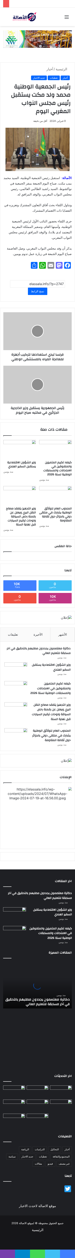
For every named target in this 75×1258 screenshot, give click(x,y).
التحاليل (54, 1149)
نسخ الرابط (37, 291)
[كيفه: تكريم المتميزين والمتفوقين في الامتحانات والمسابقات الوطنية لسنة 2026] (55, 449)
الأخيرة (38, 634)
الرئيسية (62, 69)
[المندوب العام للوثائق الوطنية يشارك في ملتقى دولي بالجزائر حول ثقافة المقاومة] (55, 495)
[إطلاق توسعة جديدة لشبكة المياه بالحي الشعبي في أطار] (38, 1106)
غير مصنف (64, 1163)
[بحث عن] (8, 18)
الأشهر (62, 634)
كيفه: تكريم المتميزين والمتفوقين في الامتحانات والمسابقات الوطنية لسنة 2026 (57, 468)
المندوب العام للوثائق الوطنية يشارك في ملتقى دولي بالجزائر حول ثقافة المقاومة (55, 514)
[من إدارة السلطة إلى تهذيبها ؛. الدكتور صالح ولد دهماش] (61, 1106)
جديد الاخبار (39, 77)
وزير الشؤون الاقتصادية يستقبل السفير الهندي (21, 464)
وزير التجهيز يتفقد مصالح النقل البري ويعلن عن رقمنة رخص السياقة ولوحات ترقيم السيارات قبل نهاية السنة (21, 516)
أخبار (49, 69)
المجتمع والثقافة (61, 1156)
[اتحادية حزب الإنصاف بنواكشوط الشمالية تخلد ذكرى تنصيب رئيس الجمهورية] (14, 1120)
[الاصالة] (24, 17)
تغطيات (54, 77)
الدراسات (40, 1149)
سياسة (12, 1156)
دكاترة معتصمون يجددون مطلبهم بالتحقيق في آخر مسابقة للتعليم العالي (39, 651)
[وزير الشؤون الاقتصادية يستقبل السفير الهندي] (19, 449)
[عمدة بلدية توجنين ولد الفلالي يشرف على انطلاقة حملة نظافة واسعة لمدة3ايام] (38, 1120)
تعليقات (13, 634)
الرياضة (25, 1149)
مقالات (38, 1163)
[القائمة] (67, 18)
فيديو (50, 1163)
